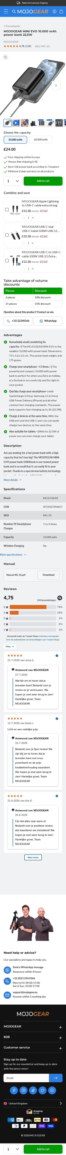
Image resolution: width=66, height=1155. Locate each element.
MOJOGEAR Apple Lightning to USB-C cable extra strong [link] (40, 203)
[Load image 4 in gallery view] (42, 123)
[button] (7, 11)
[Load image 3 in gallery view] (33, 123)
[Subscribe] (55, 1078)
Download (48, 574)
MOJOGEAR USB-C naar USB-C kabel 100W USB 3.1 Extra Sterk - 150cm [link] (39, 229)
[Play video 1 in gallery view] (15, 123)
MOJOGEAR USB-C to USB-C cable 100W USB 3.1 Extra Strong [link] (41, 254)
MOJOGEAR (37, 1135)
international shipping (34, 2)
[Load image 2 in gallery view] (24, 123)
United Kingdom (18, 1103)
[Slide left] (10, 85)
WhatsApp (50, 320)
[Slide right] (56, 85)
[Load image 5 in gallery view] (50, 123)
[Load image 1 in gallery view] (7, 123)
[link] (15, 209)
